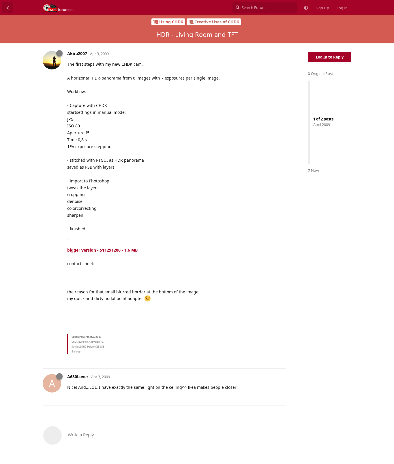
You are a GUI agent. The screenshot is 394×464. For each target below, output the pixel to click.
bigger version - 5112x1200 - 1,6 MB (102, 250)
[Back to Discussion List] (7, 7)
